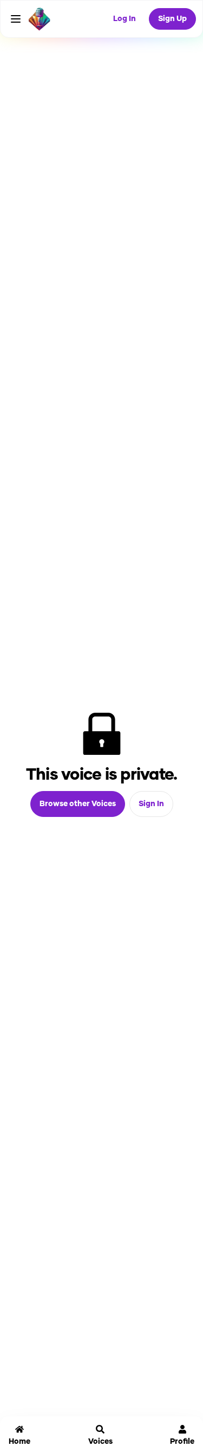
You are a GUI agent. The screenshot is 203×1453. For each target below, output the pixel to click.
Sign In (151, 804)
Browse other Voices (78, 804)
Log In (124, 19)
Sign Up (172, 19)
